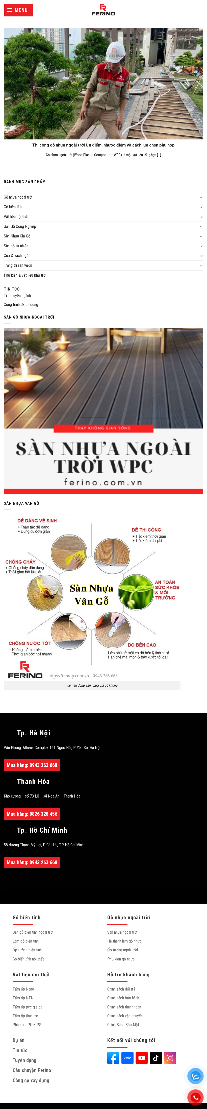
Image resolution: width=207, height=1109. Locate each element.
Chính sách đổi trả (121, 989)
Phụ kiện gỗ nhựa (121, 959)
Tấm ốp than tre (25, 1016)
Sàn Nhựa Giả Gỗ (17, 236)
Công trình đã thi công (21, 304)
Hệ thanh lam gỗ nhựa (124, 941)
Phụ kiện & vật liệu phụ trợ (24, 275)
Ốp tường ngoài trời (122, 950)
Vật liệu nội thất (16, 216)
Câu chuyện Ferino (32, 1070)
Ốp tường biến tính (27, 950)
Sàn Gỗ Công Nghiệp (20, 226)
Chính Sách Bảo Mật (123, 1024)
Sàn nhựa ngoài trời (122, 932)
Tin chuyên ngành (17, 295)
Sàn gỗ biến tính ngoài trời (33, 932)
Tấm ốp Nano (23, 989)
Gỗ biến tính (13, 206)
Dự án (18, 1040)
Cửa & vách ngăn (17, 255)
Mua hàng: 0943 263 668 (32, 765)
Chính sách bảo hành (123, 998)
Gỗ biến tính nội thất (28, 959)
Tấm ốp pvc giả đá (27, 1007)
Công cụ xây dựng (31, 1080)
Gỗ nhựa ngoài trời (18, 197)
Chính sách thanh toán (124, 1007)
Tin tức (12, 289)
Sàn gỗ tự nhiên (16, 246)
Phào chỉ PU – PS (27, 1024)
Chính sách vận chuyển (125, 1016)
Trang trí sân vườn (18, 265)
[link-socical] (113, 1058)
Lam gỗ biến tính (26, 941)
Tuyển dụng (24, 1060)
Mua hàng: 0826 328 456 (32, 814)
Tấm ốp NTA (23, 998)
